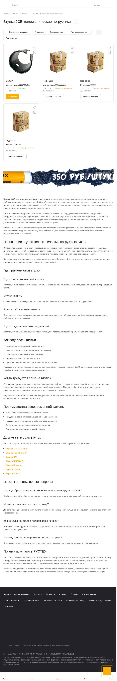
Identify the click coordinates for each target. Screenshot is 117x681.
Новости (50, 594)
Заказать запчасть (53, 97)
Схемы (74, 594)
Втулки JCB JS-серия (16, 453)
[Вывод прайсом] (111, 32)
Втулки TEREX (13, 469)
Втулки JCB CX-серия (16, 449)
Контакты (8, 606)
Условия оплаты (31, 600)
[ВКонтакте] (5, 621)
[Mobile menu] (5, 5)
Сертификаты (89, 594)
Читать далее (13, 665)
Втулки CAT (11, 457)
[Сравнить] (34, 52)
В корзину (12, 97)
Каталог (38, 594)
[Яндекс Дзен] (22, 621)
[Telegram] (11, 621)
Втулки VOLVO (13, 473)
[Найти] (108, 5)
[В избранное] (34, 47)
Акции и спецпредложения (16, 594)
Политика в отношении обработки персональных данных (47, 645)
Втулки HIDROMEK (15, 461)
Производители (11, 600)
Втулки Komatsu (14, 465)
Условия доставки (53, 600)
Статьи (62, 594)
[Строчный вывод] (105, 32)
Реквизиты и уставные (100, 600)
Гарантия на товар (75, 600)
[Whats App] (16, 621)
